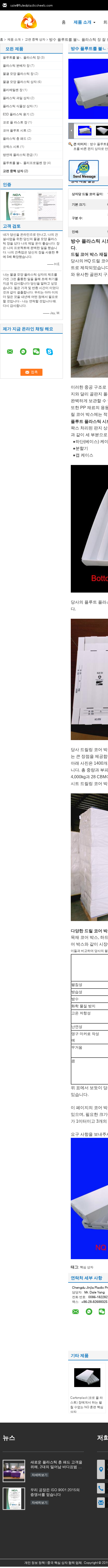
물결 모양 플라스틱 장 (18, 74)
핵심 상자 (86, 1267)
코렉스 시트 (11, 147)
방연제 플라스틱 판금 (18, 155)
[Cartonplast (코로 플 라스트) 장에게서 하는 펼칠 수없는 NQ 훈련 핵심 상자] (87, 1378)
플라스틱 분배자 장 (16, 65)
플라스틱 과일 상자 (16, 98)
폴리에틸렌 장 (13, 90)
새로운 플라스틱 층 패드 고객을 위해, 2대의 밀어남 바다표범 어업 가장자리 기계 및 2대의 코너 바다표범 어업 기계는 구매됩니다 (56, 1465)
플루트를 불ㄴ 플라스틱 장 (21, 57)
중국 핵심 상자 (57, 1563)
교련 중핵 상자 (35, 39)
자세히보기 (39, 1475)
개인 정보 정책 (34, 1563)
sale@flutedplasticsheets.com (31, 5)
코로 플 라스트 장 (15, 122)
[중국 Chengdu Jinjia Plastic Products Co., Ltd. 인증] (15, 206)
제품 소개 (82, 21)
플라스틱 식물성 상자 (18, 106)
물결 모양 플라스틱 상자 (20, 82)
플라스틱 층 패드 (14, 138)
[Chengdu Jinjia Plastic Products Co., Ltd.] (29, 20)
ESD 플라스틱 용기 (16, 114)
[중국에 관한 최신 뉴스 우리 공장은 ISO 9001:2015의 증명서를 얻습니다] (13, 1498)
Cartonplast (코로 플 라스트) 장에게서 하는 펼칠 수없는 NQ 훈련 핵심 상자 (86, 1405)
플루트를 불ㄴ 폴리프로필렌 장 (24, 163)
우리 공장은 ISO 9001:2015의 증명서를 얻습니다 (55, 1492)
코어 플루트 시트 (14, 130)
